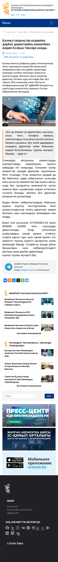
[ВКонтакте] (5, 280)
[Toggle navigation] (51, 23)
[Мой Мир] (14, 280)
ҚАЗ (13, 15)
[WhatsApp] (22, 280)
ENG (23, 15)
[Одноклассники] (9, 280)
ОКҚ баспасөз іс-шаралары (19, 57)
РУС (18, 15)
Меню (6, 23)
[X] (18, 280)
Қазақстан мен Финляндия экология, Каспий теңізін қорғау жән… (21, 353)
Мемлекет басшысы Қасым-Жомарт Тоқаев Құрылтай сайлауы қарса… (19, 302)
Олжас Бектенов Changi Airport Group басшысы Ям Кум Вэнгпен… (20, 366)
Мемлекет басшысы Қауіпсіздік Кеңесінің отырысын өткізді (21, 326)
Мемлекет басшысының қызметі (28, 293)
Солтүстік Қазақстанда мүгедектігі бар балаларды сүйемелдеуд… (18, 379)
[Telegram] (27, 280)
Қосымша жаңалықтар (29, 333)
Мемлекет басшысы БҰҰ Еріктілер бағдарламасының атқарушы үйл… (19, 315)
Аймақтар (13, 513)
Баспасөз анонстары (19, 510)
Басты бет (13, 506)
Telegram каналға (28, 270)
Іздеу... (49, 396)
